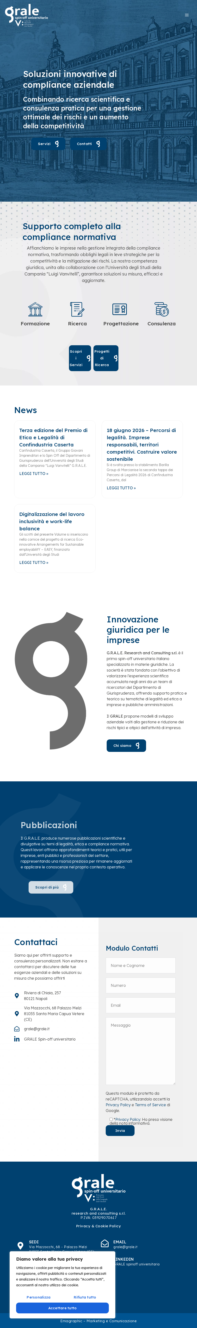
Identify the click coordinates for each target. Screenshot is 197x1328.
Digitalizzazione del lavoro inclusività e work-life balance (51, 521)
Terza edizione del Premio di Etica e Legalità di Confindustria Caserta (53, 437)
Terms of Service (150, 1104)
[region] (62, 1284)
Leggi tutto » (33, 473)
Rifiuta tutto (85, 1297)
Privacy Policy (118, 1104)
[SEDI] (20, 1246)
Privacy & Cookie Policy (98, 1226)
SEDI (34, 1242)
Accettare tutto (62, 1308)
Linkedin (123, 1259)
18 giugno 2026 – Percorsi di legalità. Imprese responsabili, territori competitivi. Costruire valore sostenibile (142, 444)
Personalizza (38, 1297)
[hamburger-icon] (186, 15)
